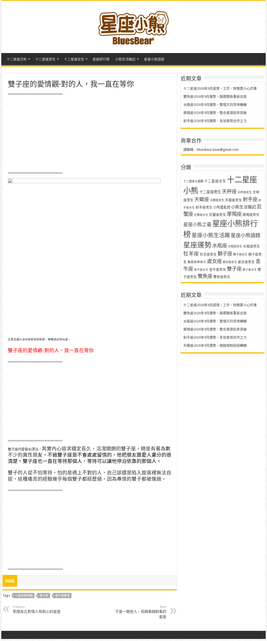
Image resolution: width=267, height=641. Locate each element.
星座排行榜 (101, 59)
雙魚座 (205, 276)
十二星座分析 (17, 59)
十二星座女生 (74, 59)
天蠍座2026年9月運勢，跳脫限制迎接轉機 (215, 345)
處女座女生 (230, 262)
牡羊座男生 (208, 254)
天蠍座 (201, 199)
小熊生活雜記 (125, 59)
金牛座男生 (217, 269)
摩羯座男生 (250, 215)
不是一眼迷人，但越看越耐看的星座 (140, 612)
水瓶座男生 (251, 246)
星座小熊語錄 (154, 59)
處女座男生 (246, 262)
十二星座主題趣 (193, 181)
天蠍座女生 (217, 200)
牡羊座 (191, 254)
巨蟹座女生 (201, 215)
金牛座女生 (201, 269)
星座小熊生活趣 (211, 235)
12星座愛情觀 (24, 595)
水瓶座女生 (235, 246)
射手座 (250, 199)
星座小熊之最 (197, 224)
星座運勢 (197, 245)
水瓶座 (219, 246)
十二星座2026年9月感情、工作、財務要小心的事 (220, 88)
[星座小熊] (133, 26)
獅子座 (224, 254)
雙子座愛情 (62, 595)
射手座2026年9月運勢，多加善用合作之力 (215, 121)
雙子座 (44, 595)
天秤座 (229, 192)
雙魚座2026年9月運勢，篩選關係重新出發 (215, 96)
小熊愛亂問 (221, 207)
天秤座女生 (245, 192)
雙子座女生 (249, 269)
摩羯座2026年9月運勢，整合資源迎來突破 (215, 113)
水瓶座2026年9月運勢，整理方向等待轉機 (215, 105)
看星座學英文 (196, 262)
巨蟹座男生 (217, 215)
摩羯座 (234, 214)
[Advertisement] (89, 133)
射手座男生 (204, 207)
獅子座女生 (240, 254)
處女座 (214, 261)
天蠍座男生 (233, 200)
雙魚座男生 (221, 277)
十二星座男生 (45, 59)
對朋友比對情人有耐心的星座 (36, 609)
